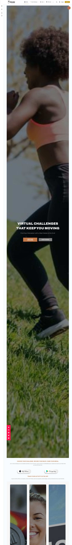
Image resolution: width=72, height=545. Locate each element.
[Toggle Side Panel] (2, 6)
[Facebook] (8, 432)
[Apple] (8, 427)
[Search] (57, 2)
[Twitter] (8, 435)
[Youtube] (8, 438)
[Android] (8, 430)
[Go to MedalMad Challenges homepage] (11, 2)
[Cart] (59, 2)
